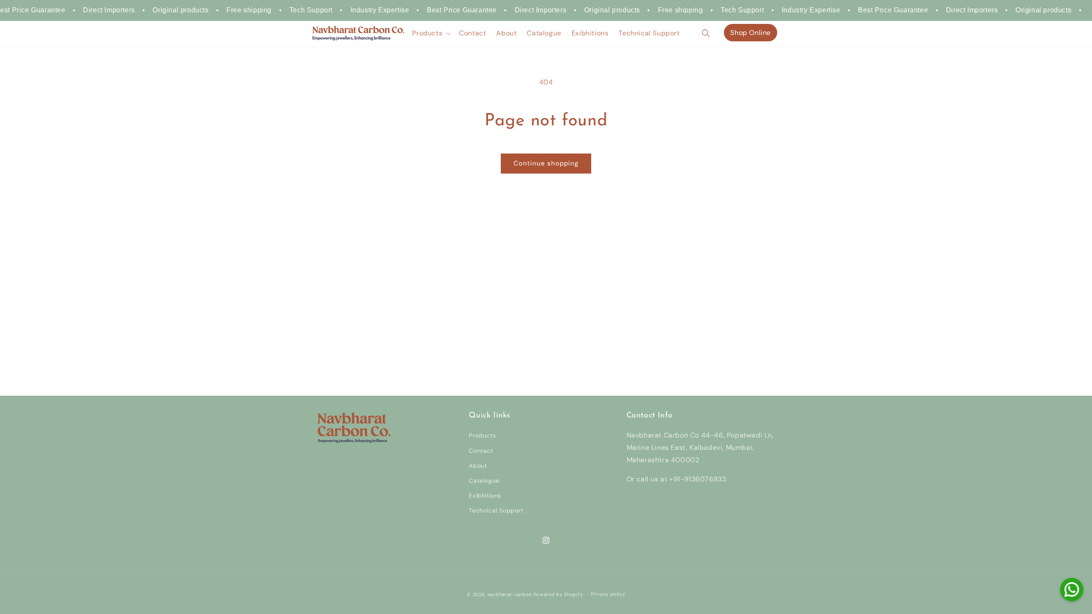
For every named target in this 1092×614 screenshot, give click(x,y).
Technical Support (496, 510)
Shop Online (750, 32)
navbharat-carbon (510, 594)
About (478, 465)
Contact (481, 451)
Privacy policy (608, 594)
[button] (430, 33)
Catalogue (484, 480)
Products (482, 435)
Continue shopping (546, 163)
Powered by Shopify (558, 594)
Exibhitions (485, 495)
